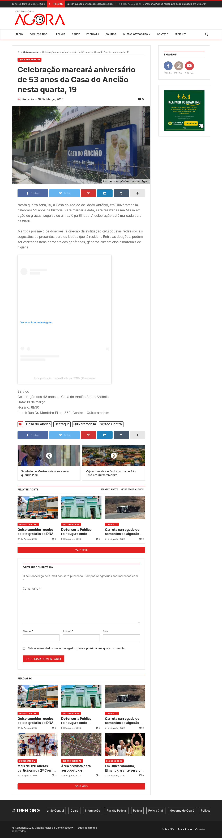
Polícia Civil (140, 810)
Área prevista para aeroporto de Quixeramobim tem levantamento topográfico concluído (79, 768)
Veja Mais (81, 549)
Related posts (109, 489)
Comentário (32, 588)
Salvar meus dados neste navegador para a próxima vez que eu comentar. (77, 648)
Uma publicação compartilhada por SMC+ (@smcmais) (64, 378)
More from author (132, 489)
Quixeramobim (31, 52)
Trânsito (111, 524)
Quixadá (206, 810)
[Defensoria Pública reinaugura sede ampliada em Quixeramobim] (81, 507)
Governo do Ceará (166, 810)
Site (105, 631)
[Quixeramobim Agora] (39, 18)
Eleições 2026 (114, 761)
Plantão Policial (101, 810)
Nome (28, 631)
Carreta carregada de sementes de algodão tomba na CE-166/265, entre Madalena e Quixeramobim (122, 532)
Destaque (62, 424)
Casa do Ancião (38, 424)
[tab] (109, 489)
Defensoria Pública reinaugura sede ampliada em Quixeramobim (141, 4)
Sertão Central (111, 424)
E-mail (68, 631)
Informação (76, 810)
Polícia (121, 810)
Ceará (59, 810)
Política (190, 810)
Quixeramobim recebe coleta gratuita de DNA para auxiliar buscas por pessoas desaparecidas (36, 532)
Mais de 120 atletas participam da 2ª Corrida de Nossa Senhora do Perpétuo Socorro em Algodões (37, 768)
